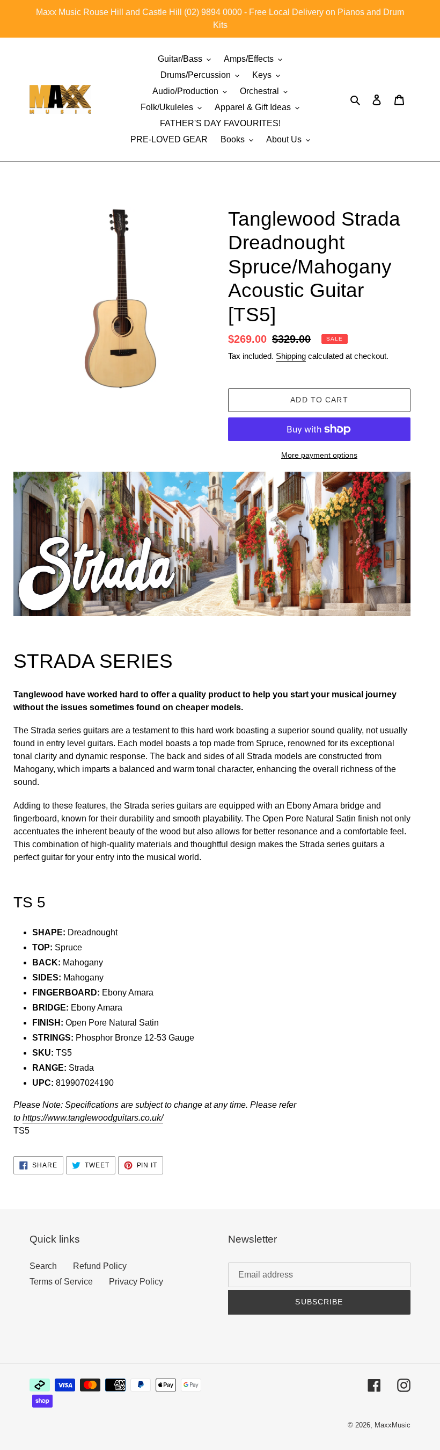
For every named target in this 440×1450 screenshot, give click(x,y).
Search (43, 1266)
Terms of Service (61, 1281)
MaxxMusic (392, 1425)
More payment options (319, 455)
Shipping (291, 355)
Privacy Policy (136, 1281)
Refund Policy (100, 1266)
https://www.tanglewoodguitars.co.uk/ (93, 1117)
